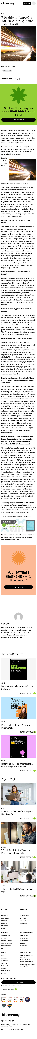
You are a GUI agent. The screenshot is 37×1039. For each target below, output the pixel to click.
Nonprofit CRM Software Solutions (26, 956)
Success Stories (5, 935)
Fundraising (4, 915)
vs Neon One (23, 918)
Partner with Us (5, 971)
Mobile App (4, 923)
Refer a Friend (23, 945)
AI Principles (4, 960)
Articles (3, 938)
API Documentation (25, 940)
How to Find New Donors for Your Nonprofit (27, 965)
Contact (3, 973)
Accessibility (4, 1026)
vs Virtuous (23, 913)
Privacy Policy (26, 1024)
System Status (24, 938)
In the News (4, 965)
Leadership (4, 958)
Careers (3, 968)
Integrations (4, 926)
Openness (4, 963)
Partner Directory (6, 945)
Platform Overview (6, 913)
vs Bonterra (23, 920)
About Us (3, 955)
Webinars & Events (6, 940)
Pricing (3, 928)
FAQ (2, 948)
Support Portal (24, 935)
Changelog (22, 943)
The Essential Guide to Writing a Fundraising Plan (26, 960)
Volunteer (4, 920)
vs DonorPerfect (24, 915)
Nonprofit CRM (5, 918)
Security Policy (5, 1024)
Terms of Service (16, 1024)
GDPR (11, 1026)
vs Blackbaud (23, 923)
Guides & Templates (6, 943)
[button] (33, 3)
